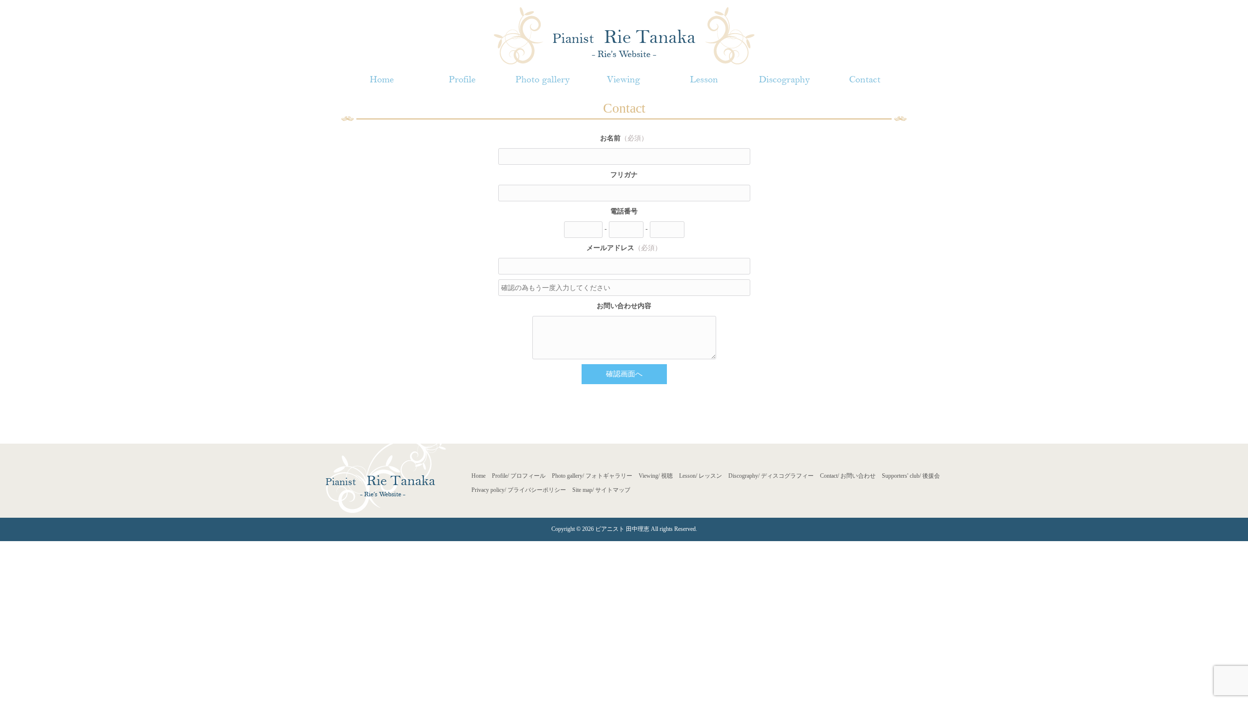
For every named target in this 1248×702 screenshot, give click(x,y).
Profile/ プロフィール (519, 475)
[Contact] (865, 79)
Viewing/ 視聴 (656, 475)
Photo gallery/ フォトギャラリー (592, 475)
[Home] (381, 79)
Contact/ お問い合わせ (848, 475)
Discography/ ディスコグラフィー (771, 475)
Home (478, 475)
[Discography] (784, 79)
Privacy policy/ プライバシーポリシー (518, 490)
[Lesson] (703, 79)
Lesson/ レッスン (700, 475)
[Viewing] (623, 79)
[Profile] (462, 79)
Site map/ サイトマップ (601, 490)
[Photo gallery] (543, 79)
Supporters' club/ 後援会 (911, 475)
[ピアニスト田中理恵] (624, 35)
